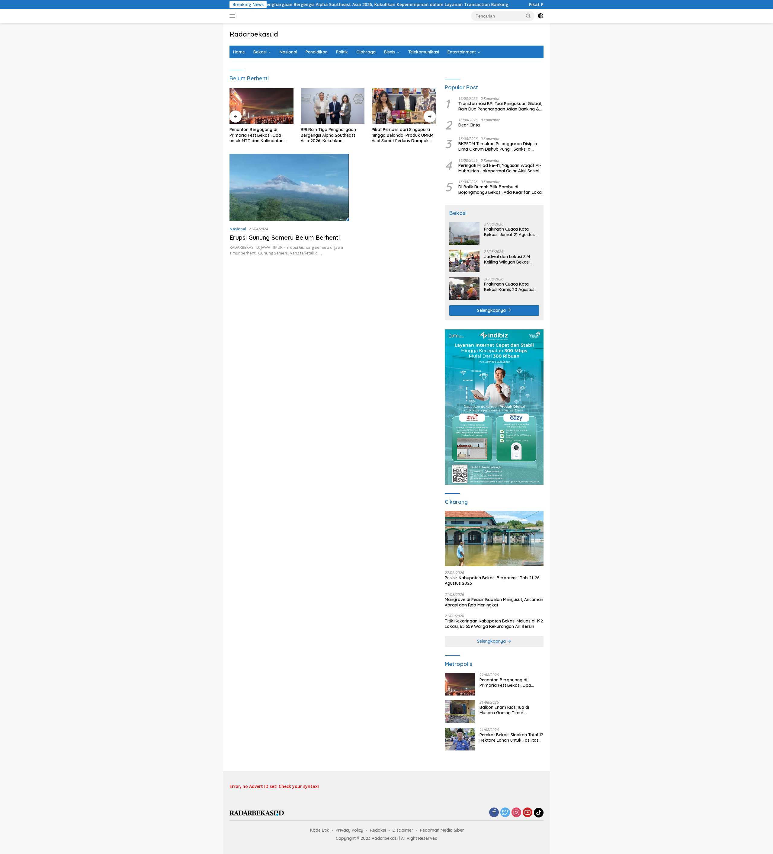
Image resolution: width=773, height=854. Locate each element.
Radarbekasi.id (253, 34)
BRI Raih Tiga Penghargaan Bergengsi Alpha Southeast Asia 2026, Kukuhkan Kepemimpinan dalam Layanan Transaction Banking (319, 4)
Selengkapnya (492, 310)
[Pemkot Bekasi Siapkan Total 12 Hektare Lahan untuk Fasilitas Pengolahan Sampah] (460, 739)
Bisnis (389, 52)
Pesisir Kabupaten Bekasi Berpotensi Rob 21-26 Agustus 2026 (492, 580)
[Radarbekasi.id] (256, 812)
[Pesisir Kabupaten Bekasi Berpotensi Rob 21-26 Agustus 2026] (494, 538)
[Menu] (233, 16)
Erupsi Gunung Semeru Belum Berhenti (284, 237)
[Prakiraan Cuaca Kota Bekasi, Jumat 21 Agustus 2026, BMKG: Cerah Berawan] (464, 233)
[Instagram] (516, 813)
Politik (342, 52)
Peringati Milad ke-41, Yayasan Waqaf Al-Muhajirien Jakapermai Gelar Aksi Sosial (499, 168)
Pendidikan (317, 52)
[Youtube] (527, 813)
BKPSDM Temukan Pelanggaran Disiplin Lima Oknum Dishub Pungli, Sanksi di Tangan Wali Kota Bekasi (497, 146)
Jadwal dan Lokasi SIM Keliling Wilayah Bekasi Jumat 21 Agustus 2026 (507, 259)
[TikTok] (539, 812)
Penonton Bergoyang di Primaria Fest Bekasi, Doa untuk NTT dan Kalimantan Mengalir (256, 135)
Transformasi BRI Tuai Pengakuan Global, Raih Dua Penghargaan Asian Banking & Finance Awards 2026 (500, 106)
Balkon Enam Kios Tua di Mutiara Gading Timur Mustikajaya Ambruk (504, 710)
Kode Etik (319, 830)
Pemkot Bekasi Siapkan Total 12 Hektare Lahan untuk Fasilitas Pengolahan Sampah (511, 737)
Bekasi (260, 52)
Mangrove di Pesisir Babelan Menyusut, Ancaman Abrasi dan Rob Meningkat (494, 602)
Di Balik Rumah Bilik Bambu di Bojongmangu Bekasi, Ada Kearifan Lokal (500, 189)
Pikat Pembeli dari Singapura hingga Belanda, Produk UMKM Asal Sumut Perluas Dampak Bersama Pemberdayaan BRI (402, 135)
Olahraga (366, 52)
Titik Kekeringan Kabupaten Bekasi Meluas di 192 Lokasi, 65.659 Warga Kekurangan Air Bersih (494, 623)
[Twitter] (505, 813)
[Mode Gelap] (540, 16)
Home (239, 52)
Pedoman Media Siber (442, 830)
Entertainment (461, 52)
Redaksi (378, 830)
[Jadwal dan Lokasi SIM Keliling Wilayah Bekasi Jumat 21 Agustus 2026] (464, 261)
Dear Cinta (469, 125)
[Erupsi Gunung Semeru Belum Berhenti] (289, 187)
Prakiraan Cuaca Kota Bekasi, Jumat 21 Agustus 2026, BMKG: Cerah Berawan (509, 231)
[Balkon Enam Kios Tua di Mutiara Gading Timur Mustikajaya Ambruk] (460, 711)
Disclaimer (403, 830)
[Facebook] (494, 813)
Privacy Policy (349, 830)
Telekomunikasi (423, 52)
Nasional (288, 52)
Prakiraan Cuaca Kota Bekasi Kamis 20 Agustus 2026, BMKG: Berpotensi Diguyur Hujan (509, 286)
